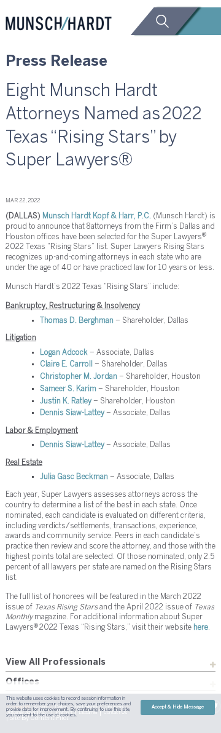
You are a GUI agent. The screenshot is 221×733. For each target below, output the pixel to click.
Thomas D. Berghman (77, 320)
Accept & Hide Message (178, 707)
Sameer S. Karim (68, 389)
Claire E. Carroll (66, 364)
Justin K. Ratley (65, 401)
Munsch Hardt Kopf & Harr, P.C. (96, 216)
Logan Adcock (64, 352)
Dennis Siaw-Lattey (72, 413)
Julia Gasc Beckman (74, 476)
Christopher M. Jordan (78, 376)
